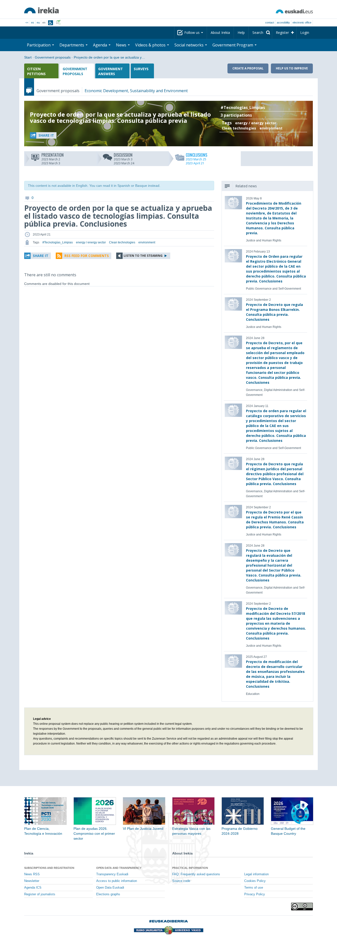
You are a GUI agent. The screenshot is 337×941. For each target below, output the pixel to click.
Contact (269, 22)
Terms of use (253, 887)
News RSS (32, 874)
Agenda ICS (32, 887)
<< (26, 22)
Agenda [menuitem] (100, 45)
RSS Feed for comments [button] (86, 255)
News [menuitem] (121, 45)
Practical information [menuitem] (190, 867)
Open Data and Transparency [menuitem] (118, 867)
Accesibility (283, 22)
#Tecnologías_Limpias (243, 107)
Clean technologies (239, 128)
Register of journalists (39, 894)
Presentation (52, 154)
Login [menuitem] (304, 32)
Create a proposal (247, 68)
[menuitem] (260, 32)
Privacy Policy (254, 894)
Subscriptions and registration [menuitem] (49, 867)
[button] (43, 135)
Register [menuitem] (282, 32)
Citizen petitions (36, 71)
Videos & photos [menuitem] (151, 45)
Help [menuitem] (241, 32)
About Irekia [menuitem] (220, 32)
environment (271, 128)
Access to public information (116, 881)
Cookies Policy (255, 881)
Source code (181, 881)
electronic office (302, 22)
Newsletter (31, 881)
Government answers (110, 71)
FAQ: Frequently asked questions (196, 874)
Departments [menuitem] (72, 45)
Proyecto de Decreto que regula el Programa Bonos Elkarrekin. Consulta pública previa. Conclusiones (274, 312)
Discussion (124, 154)
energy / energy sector (255, 123)
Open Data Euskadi (110, 887)
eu (38, 22)
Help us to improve (292, 68)
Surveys (141, 68)
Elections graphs (108, 894)
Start (28, 57)
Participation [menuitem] (39, 45)
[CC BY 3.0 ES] (302, 906)
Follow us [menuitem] (192, 32)
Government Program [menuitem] (233, 45)
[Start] (41, 10)
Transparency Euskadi (112, 874)
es (32, 22)
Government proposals (53, 57)
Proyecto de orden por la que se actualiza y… (109, 57)
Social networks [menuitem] (189, 45)
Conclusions (196, 154)
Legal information (256, 874)
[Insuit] (50, 22)
